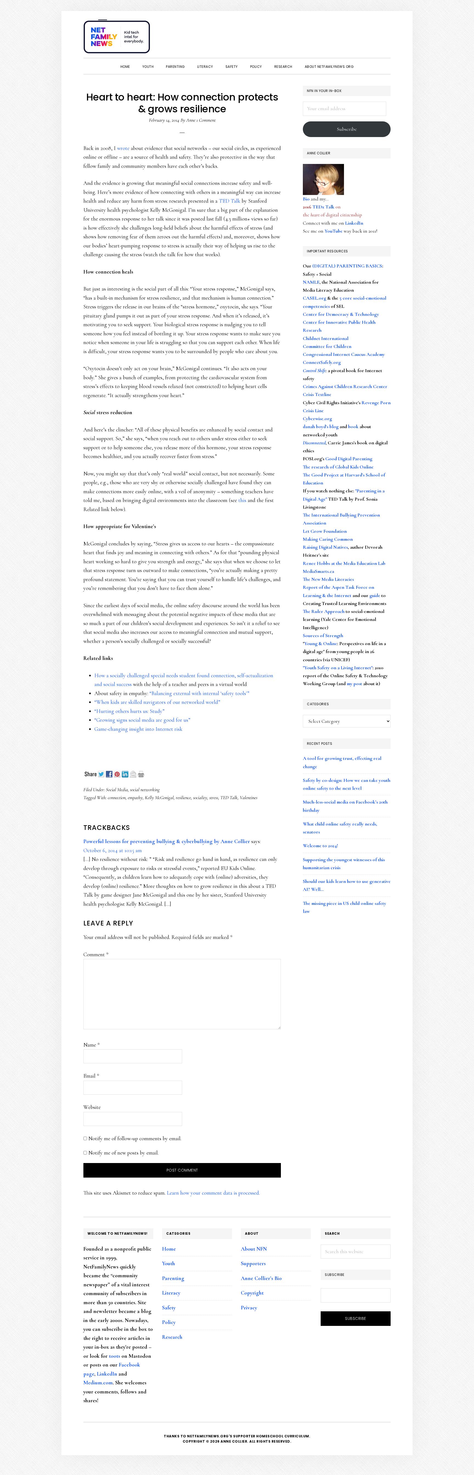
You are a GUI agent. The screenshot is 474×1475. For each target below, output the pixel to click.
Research (172, 1337)
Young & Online (320, 643)
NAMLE (311, 282)
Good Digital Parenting (348, 459)
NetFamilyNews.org (117, 38)
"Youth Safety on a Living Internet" (338, 668)
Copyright (252, 1293)
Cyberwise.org (317, 419)
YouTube (334, 231)
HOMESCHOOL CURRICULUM (282, 1436)
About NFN (254, 1249)
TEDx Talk (323, 207)
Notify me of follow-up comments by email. (134, 1138)
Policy (169, 1322)
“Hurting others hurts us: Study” (129, 711)
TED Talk (229, 201)
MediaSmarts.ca (318, 571)
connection (117, 797)
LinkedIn (354, 223)
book (353, 426)
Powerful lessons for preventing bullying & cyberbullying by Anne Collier (166, 841)
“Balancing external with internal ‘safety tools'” (199, 693)
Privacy (249, 1307)
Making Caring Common (328, 539)
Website (92, 1107)
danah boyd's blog (320, 426)
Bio (306, 199)
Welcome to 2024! (320, 846)
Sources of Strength (323, 635)
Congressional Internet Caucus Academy (344, 354)
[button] (385, 33)
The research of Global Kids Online (338, 467)
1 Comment (206, 120)
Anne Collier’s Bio (261, 1278)
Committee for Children (327, 346)
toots (114, 1356)
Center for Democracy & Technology (341, 314)
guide (374, 595)
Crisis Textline (317, 394)
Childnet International (325, 338)
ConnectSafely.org (322, 362)
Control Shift (314, 370)
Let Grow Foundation (325, 531)
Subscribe (347, 129)
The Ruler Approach (324, 611)
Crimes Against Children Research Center (345, 386)
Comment (95, 954)
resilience (183, 797)
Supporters (253, 1263)
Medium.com (98, 1382)
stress (213, 797)
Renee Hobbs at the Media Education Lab (344, 563)
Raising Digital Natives (325, 547)
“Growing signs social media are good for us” (142, 720)
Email (91, 1076)
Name (91, 1045)
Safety (169, 1307)
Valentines (248, 797)
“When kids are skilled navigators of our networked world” (157, 702)
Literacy (171, 1293)
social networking (145, 790)
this (242, 500)
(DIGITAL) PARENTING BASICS (347, 266)
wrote (123, 148)
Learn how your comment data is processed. (213, 1193)
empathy (135, 797)
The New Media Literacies (328, 579)
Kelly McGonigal (159, 797)
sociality (200, 797)
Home (169, 1249)
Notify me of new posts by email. (123, 1153)
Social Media (117, 790)
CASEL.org (314, 298)
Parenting (173, 1278)
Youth (168, 1263)
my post (354, 684)
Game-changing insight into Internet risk (138, 729)
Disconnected (314, 443)
